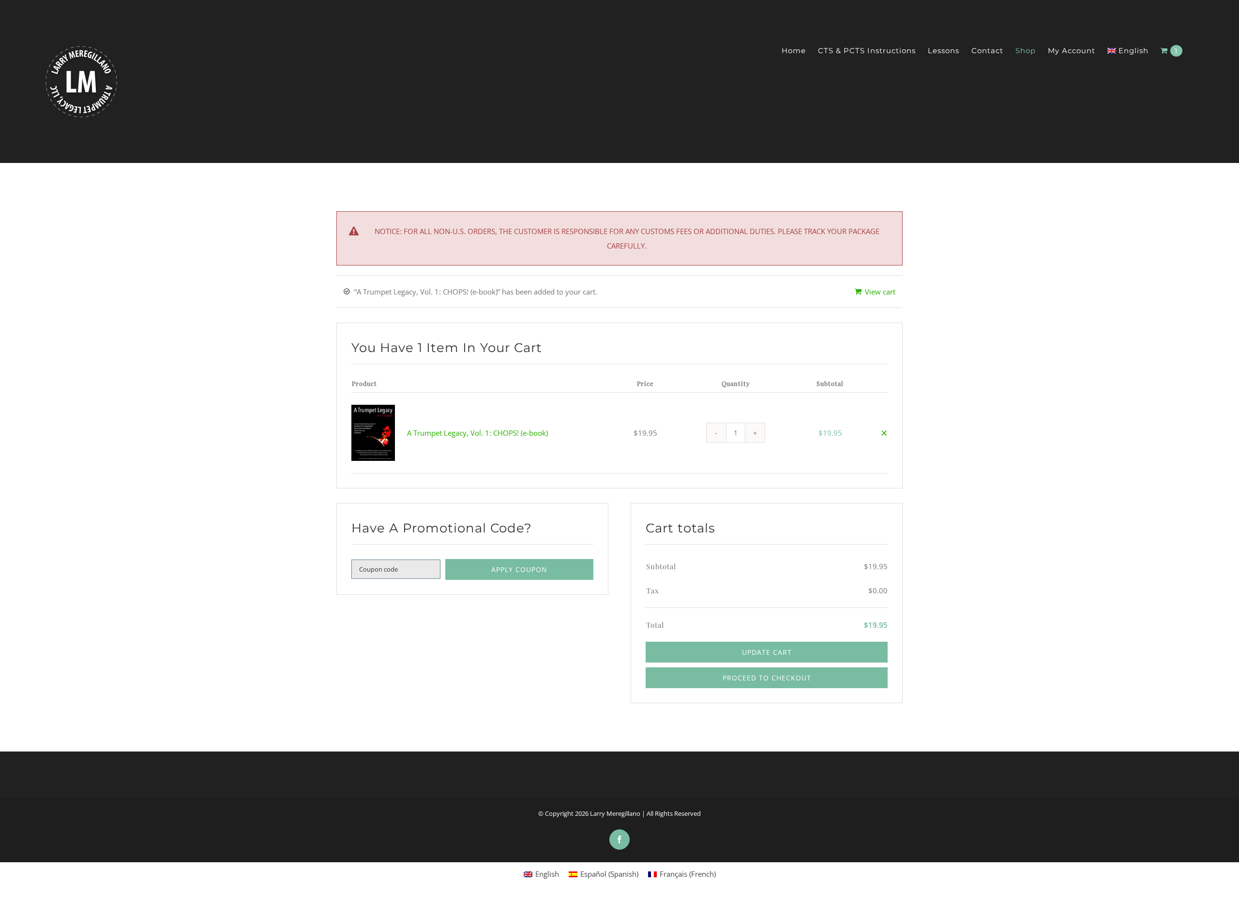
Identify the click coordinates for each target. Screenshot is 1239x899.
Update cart (767, 652)
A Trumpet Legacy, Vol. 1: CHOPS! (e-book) (477, 433)
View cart (880, 291)
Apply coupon (519, 569)
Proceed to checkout (767, 677)
